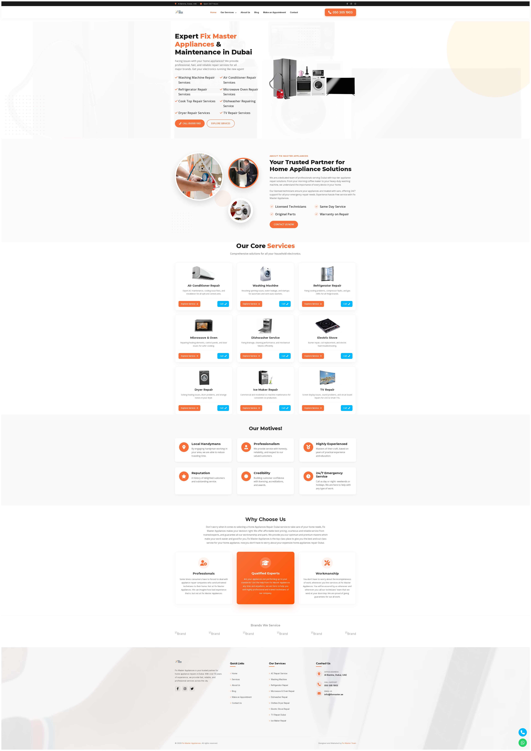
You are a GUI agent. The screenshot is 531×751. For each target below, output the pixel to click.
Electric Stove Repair (280, 709)
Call (221, 303)
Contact (294, 12)
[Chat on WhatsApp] (523, 743)
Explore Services (220, 123)
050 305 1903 (331, 685)
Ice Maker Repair (278, 720)
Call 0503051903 (192, 123)
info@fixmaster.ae (333, 694)
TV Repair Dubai (278, 715)
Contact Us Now (284, 224)
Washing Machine (279, 679)
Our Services (228, 12)
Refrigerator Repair (279, 685)
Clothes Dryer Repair (280, 703)
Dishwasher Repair (279, 697)
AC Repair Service (279, 673)
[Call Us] (523, 732)
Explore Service (188, 303)
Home (213, 12)
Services (236, 679)
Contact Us (237, 703)
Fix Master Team (349, 743)
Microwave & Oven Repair (283, 691)
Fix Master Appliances (191, 743)
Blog (256, 12)
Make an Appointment (274, 12)
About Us (245, 12)
